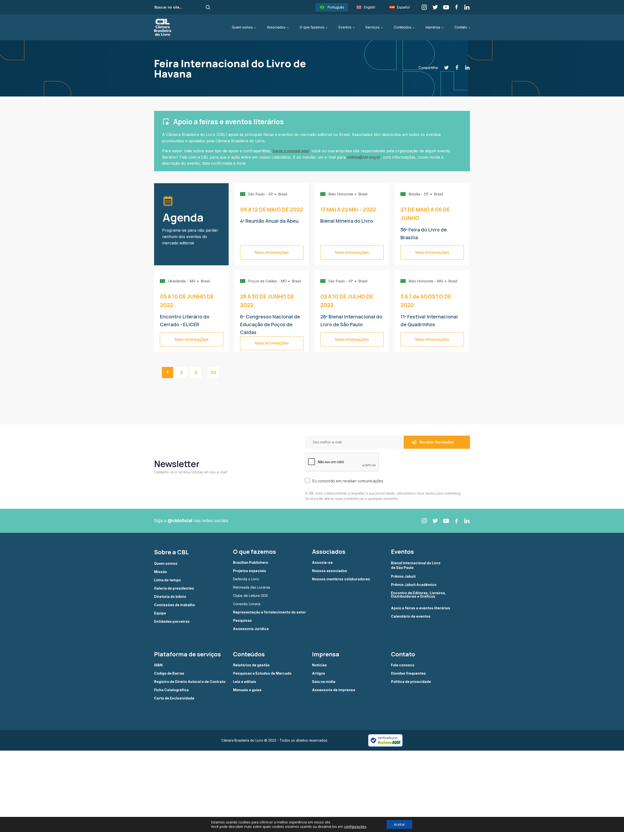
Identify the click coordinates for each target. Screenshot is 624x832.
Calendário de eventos (410, 616)
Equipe (160, 613)
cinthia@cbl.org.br (363, 157)
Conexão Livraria (246, 604)
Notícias (319, 665)
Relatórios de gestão (251, 665)
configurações (355, 826)
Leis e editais (244, 681)
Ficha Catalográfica (171, 690)
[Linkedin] (464, 67)
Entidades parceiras (172, 621)
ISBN (158, 665)
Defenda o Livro (246, 579)
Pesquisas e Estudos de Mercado (262, 673)
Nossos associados (329, 571)
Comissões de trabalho (174, 605)
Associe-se (322, 562)
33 (213, 372)
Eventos (345, 27)
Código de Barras (169, 673)
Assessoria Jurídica (251, 629)
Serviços (372, 27)
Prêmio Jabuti (403, 576)
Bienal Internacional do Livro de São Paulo (416, 565)
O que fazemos (312, 27)
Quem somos (242, 27)
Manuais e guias (247, 690)
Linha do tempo (167, 580)
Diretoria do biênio (170, 596)
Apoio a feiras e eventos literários (420, 608)
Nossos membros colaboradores (341, 579)
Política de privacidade (411, 681)
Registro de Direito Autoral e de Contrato (189, 681)
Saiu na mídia (323, 681)
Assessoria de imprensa (333, 690)
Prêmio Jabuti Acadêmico (414, 584)
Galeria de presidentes (174, 588)
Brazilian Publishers (250, 562)
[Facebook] (454, 67)
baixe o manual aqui (291, 150)
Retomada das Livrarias (251, 587)
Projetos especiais (249, 571)
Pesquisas (242, 620)
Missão (160, 572)
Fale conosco (402, 665)
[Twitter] (444, 67)
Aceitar (399, 824)
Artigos (318, 673)
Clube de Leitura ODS (250, 595)
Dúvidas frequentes (408, 673)
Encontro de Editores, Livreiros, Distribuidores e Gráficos (418, 594)
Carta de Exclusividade (174, 698)
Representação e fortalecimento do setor (269, 612)
